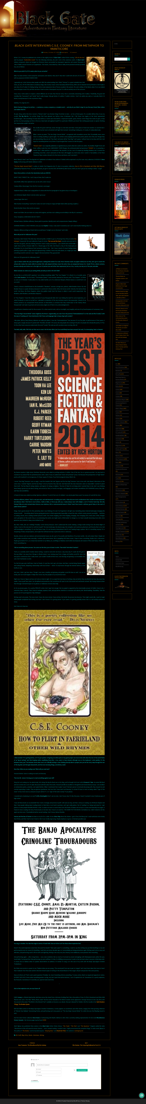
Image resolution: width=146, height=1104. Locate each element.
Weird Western (119, 538)
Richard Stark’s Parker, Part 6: (122, 347)
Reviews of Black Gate (121, 484)
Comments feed (120, 563)
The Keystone (85, 1026)
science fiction (119, 502)
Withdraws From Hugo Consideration (121, 286)
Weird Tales (119, 534)
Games (117, 425)
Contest (118, 396)
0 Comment (73, 52)
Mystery (118, 455)
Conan (117, 393)
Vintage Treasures (120, 531)
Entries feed (119, 560)
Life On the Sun (79, 57)
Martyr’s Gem (38, 146)
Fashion (118, 415)
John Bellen (119, 325)
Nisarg (88, 1101)
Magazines (118, 445)
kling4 (117, 284)
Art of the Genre (120, 367)
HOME (116, 44)
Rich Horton (119, 490)
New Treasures (119, 459)
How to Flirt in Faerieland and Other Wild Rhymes (89, 166)
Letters (117, 442)
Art (116, 364)
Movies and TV (119, 449)
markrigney (64, 52)
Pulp (117, 478)
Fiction (117, 418)
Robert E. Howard (120, 493)
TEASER (90, 148)
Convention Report (121, 399)
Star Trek (118, 516)
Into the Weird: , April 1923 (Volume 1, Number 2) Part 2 (122, 295)
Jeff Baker (118, 269)
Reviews (118, 481)
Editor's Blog (119, 408)
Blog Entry (25, 1035)
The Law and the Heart (54, 241)
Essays (117, 412)
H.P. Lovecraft (119, 432)
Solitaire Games (120, 512)
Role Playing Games (121, 497)
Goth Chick (118, 428)
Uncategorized (119, 528)
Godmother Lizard (29, 60)
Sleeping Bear (49, 1031)
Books (30, 1035)
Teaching (118, 519)
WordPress (77, 1101)
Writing (42, 1035)
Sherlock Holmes (120, 509)
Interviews (36, 1035)
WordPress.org (119, 566)
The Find (73, 1026)
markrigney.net (78, 1031)
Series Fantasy (119, 505)
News (117, 462)
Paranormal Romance (121, 469)
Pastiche (118, 474)
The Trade (66, 1026)
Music (117, 452)
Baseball (118, 370)
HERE (44, 1020)
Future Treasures (120, 422)
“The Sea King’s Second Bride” (23, 166)
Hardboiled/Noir (120, 435)
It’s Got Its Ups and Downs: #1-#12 (122, 271)
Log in (117, 556)
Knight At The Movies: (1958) (122, 327)
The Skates (25, 1031)
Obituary (118, 466)
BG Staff (18, 1035)
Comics (117, 389)
